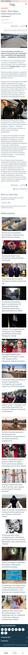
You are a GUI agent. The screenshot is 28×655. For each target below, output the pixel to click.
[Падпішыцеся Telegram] (2, 633)
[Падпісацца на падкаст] (16, 629)
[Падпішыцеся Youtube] (12, 629)
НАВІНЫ (6, 653)
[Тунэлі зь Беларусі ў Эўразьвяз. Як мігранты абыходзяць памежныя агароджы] (14, 554)
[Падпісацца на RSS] (5, 633)
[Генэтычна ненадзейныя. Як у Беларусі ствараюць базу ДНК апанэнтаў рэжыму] (14, 224)
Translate (24, 1)
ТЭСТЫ (15, 653)
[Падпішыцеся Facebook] (5, 629)
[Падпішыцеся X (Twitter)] (9, 629)
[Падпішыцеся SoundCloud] (19, 629)
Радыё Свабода (5, 19)
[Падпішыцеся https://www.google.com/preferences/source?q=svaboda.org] (2, 629)
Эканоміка (4, 8)
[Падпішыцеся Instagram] (23, 629)
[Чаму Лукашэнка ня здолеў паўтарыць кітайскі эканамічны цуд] (14, 270)
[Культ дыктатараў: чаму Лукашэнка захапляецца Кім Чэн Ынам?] (14, 247)
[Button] (14, 26)
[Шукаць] (22, 653)
